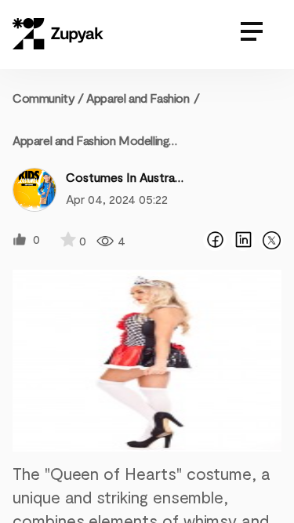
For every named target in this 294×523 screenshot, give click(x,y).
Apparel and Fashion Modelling (91, 140)
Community (48, 97)
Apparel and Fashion (137, 97)
